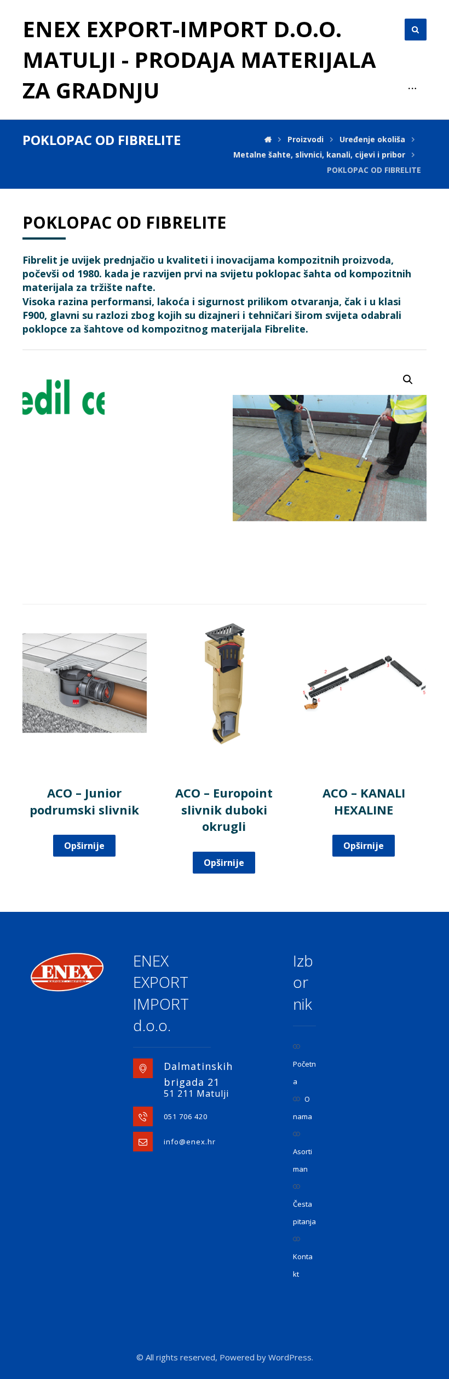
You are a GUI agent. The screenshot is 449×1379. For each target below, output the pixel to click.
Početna (304, 1072)
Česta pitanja (304, 1212)
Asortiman (302, 1160)
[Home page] (268, 139)
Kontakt (303, 1265)
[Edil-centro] (63, 397)
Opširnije (84, 846)
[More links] (412, 89)
